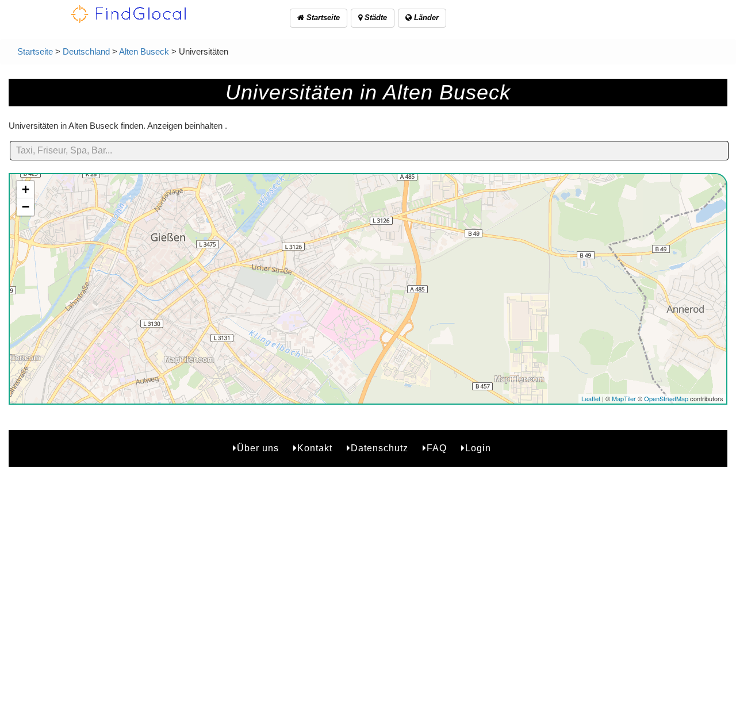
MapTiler (624, 398)
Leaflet (590, 398)
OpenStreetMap (666, 398)
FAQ (437, 448)
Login (478, 448)
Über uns (258, 448)
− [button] (25, 206)
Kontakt (314, 448)
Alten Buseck (144, 51)
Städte (374, 17)
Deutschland (86, 51)
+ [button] (25, 189)
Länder (425, 17)
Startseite (322, 17)
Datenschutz (379, 448)
